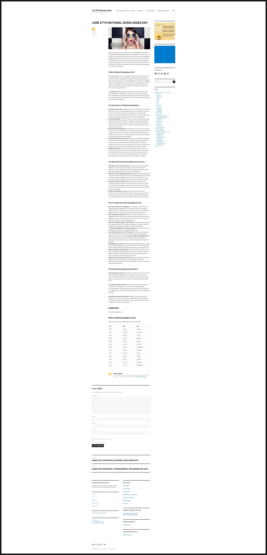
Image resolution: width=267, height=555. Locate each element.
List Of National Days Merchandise (99, 513)
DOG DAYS (159, 123)
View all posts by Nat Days (141, 376)
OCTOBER (159, 108)
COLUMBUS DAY (160, 140)
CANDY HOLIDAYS (161, 127)
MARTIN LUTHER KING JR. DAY (163, 131)
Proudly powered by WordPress (109, 548)
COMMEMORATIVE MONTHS (163, 117)
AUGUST (158, 105)
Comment (95, 395)
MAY (158, 101)
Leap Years (125, 503)
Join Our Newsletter (127, 534)
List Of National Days (102, 10)
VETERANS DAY (160, 142)
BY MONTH (140, 10)
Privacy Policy (95, 505)
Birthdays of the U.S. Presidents (130, 494)
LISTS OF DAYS (150, 10)
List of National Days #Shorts (98, 521)
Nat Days (94, 32)
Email (94, 423)
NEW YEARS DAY (160, 130)
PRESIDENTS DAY (160, 133)
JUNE (93, 35)
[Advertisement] (165, 54)
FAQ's (93, 497)
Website (94, 430)
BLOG (173, 10)
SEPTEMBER (159, 106)
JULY (158, 104)
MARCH (158, 98)
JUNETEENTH (160, 136)
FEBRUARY (159, 96)
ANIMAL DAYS (160, 121)
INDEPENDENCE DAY (161, 137)
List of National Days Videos (98, 523)
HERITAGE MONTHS (161, 118)
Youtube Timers (95, 520)
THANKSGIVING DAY (161, 143)
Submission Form (126, 524)
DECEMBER (159, 111)
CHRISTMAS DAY (160, 144)
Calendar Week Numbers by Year (130, 514)
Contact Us (94, 500)
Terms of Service (95, 503)
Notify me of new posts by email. (99, 443)
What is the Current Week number (130, 513)
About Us (94, 494)
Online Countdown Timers (128, 497)
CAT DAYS (159, 120)
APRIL (158, 99)
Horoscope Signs (127, 488)
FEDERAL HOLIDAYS (163, 10)
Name (94, 416)
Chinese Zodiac (126, 491)
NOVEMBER (159, 109)
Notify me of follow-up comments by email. (101, 439)
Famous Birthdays (127, 500)
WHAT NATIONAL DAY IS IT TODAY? (125, 10)
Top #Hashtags (126, 485)
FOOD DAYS (159, 125)
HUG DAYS (159, 124)
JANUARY (159, 95)
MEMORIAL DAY (160, 134)
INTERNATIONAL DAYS (161, 115)
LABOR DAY (159, 139)
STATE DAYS (159, 114)
